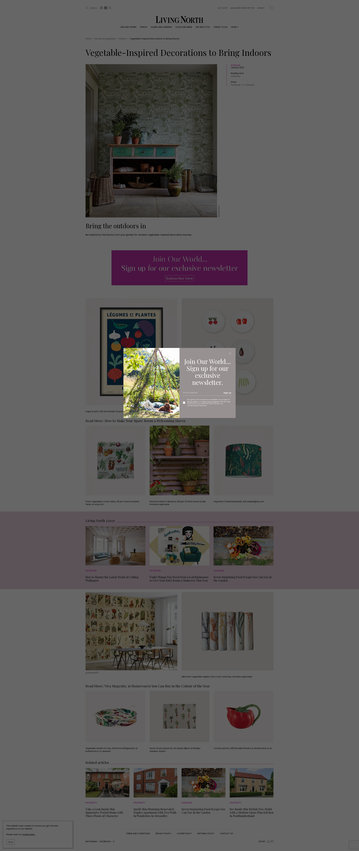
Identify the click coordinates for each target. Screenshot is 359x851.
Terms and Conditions (211, 401)
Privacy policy (192, 401)
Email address (189, 394)
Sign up (227, 392)
